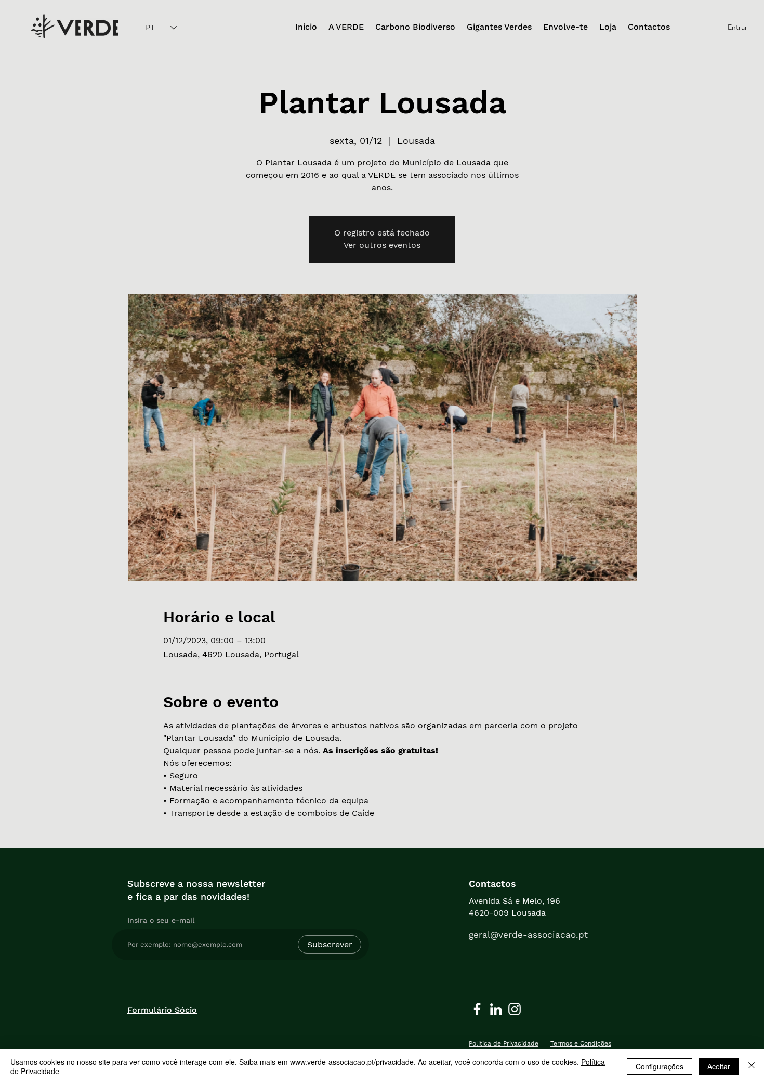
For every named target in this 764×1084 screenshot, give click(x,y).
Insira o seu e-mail (160, 920)
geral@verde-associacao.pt (528, 935)
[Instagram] (514, 1009)
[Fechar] (751, 1066)
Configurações (659, 1066)
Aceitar (718, 1066)
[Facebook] (477, 1009)
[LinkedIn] (496, 1009)
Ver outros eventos (382, 245)
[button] (346, 27)
